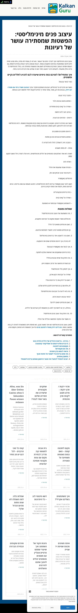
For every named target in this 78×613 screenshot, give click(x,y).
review (22, 367)
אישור (67, 608)
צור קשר (13, 8)
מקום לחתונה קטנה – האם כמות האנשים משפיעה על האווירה (63, 454)
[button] (30, 591)
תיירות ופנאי (27, 8)
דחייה (52, 608)
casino (68, 367)
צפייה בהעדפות (36, 608)
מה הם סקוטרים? (61, 349)
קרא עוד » (67, 417)
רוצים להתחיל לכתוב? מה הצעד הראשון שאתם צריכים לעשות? (44, 359)
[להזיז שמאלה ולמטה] (1, 2)
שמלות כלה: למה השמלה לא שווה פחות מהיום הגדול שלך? (16, 502)
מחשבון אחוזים (62, 356)
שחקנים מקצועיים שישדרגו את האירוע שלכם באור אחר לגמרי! (39, 392)
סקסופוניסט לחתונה (60, 346)
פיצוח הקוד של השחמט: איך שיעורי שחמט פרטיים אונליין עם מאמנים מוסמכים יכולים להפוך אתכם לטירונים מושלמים (40, 556)
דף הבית (69, 26)
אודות (43, 8)
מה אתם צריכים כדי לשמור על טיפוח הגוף (52, 354)
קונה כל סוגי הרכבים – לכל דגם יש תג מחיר (17, 451)
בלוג (19, 8)
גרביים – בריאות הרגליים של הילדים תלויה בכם (50, 341)
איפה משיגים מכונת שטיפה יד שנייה (62, 546)
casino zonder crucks (35, 367)
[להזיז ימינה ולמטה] (2, 2)
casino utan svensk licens (54, 367)
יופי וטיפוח (36, 8)
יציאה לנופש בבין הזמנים (59, 351)
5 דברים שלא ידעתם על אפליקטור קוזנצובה (51, 343)
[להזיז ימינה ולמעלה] (2, 1)
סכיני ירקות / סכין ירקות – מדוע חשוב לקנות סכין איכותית (64, 392)
